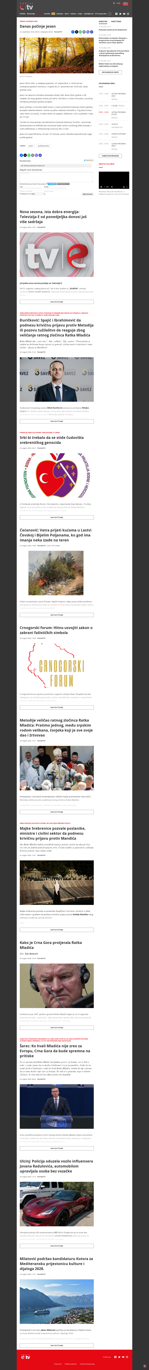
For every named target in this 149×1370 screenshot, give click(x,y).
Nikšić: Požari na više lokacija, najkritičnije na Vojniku (111, 65)
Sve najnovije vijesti (110, 72)
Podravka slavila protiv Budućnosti (113, 30)
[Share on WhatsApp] (80, 32)
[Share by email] (84, 32)
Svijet (80, 14)
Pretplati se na (25, 194)
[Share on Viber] (88, 32)
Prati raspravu (92, 160)
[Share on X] (76, 32)
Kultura (73, 14)
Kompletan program (110, 156)
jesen (31, 146)
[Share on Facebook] (72, 32)
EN (109, 14)
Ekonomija (31, 14)
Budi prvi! (40, 166)
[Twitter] (120, 14)
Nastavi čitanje (57, 302)
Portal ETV (58, 32)
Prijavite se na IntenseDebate (51, 184)
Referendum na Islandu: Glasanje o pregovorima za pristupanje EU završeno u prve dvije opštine (113, 40)
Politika (23, 14)
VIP (53, 14)
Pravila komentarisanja (87, 1364)
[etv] (26, 6)
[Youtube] (124, 14)
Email (46, 187)
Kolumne (60, 14)
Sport (67, 14)
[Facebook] (116, 14)
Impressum (58, 1364)
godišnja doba (43, 146)
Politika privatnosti (71, 1364)
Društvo (39, 14)
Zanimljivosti (89, 14)
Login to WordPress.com (63, 184)
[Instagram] (128, 14)
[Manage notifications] (144, 1366)
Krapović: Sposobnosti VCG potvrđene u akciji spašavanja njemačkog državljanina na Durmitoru (114, 53)
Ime (21, 187)
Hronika (47, 14)
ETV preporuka (100, 14)
